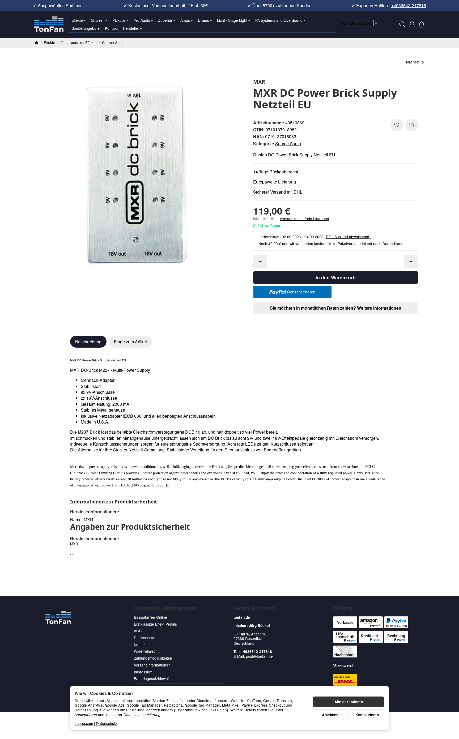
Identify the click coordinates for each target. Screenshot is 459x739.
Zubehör (165, 20)
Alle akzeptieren (348, 701)
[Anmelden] (412, 24)
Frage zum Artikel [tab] (130, 342)
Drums (203, 20)
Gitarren (98, 20)
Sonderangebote (85, 28)
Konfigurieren (367, 714)
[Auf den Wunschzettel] (396, 125)
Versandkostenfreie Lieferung (304, 218)
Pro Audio (142, 20)
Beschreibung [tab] (88, 342)
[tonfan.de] (58, 617)
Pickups (119, 20)
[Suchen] (402, 24)
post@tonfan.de (259, 656)
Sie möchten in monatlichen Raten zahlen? (335, 308)
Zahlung (342, 608)
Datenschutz (106, 723)
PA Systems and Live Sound (279, 20)
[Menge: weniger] (260, 261)
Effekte (77, 20)
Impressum (84, 723)
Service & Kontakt (254, 608)
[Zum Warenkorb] (421, 24)
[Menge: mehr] (411, 261)
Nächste (413, 62)
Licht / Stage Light (232, 20)
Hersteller (131, 28)
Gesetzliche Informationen (165, 608)
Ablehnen (330, 714)
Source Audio (288, 143)
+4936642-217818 (408, 5)
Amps (185, 20)
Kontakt (111, 28)
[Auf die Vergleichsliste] (411, 125)
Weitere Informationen (379, 308)
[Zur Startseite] (48, 24)
